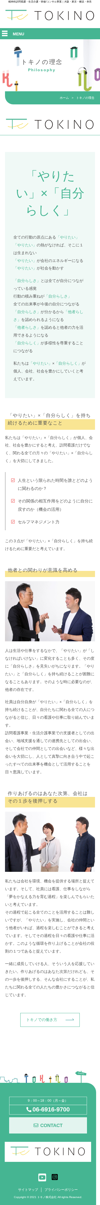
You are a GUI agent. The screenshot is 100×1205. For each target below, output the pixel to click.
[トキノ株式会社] (50, 19)
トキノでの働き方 (41, 1019)
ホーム (64, 97)
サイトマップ (28, 1190)
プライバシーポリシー (61, 1190)
